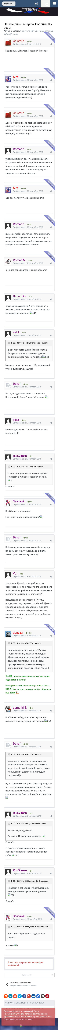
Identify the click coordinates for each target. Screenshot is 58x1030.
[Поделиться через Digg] (33, 996)
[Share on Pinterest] (47, 996)
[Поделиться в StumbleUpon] (15, 996)
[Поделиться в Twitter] (20, 996)
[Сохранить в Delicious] (38, 996)
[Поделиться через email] (43, 996)
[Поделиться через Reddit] (6, 996)
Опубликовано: (27, 44)
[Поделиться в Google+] (29, 996)
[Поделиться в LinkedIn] (10, 996)
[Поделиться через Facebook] (24, 996)
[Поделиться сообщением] (51, 44)
